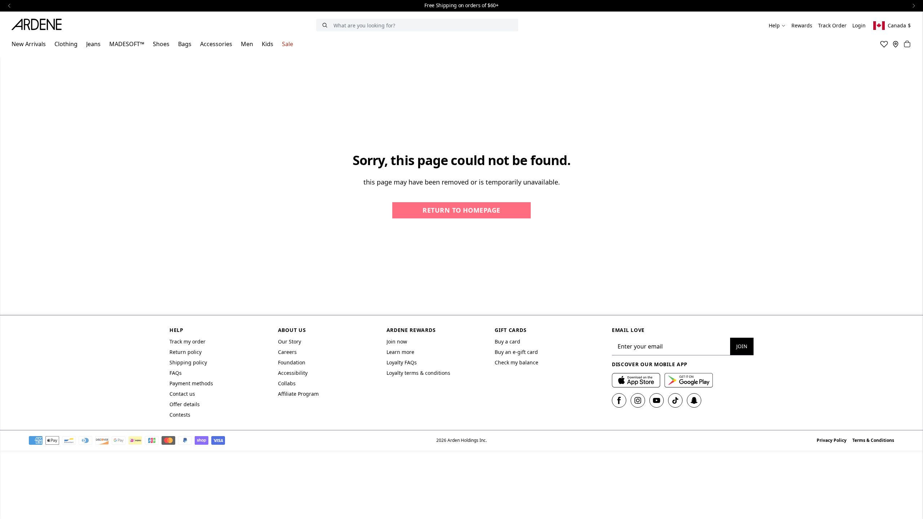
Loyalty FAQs (402, 362)
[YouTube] (656, 400)
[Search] (325, 25)
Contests (179, 414)
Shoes (161, 44)
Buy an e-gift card (516, 352)
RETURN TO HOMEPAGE (461, 210)
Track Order (832, 25)
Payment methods (191, 383)
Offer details (184, 404)
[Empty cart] (907, 44)
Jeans (93, 44)
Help (774, 25)
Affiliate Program (298, 393)
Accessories (216, 44)
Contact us (182, 393)
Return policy (185, 352)
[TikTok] (675, 400)
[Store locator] (895, 44)
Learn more (400, 352)
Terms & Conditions (873, 440)
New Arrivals (29, 44)
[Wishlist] (884, 44)
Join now (397, 341)
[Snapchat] (694, 400)
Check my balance (516, 362)
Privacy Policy (832, 440)
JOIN (741, 346)
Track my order (187, 341)
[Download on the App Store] (636, 380)
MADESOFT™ (126, 44)
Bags (184, 44)
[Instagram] (638, 400)
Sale (287, 44)
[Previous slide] (9, 6)
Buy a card (507, 341)
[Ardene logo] (39, 25)
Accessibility (293, 372)
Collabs (287, 383)
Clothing (66, 44)
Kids (267, 44)
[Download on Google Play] (688, 380)
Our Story (289, 341)
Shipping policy (188, 362)
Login (859, 25)
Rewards (801, 25)
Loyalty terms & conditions (418, 372)
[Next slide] (913, 6)
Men (247, 44)
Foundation (291, 362)
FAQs (175, 372)
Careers (287, 352)
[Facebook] (619, 400)
